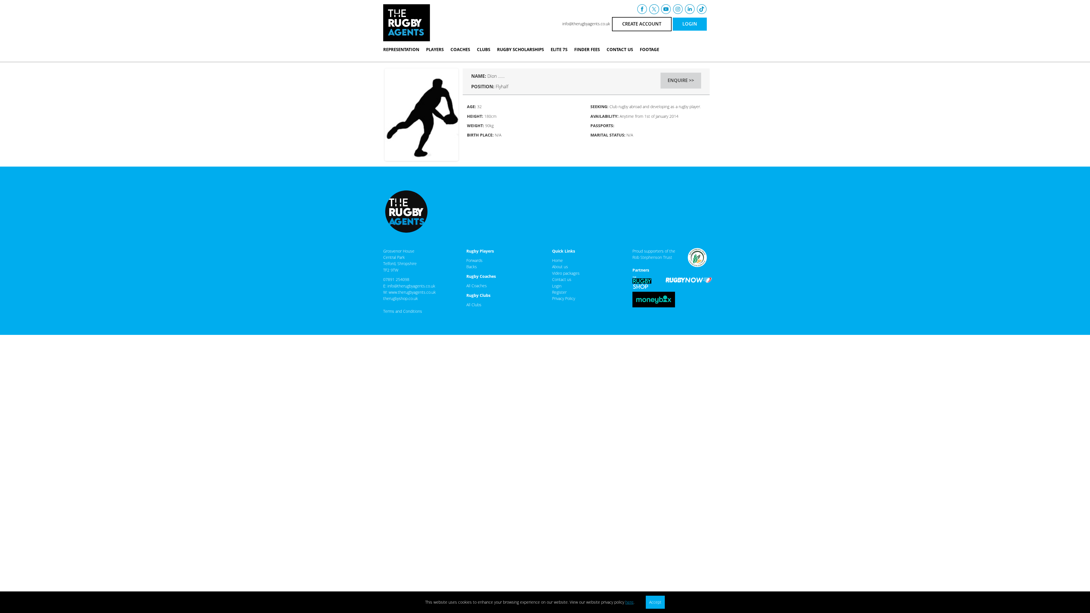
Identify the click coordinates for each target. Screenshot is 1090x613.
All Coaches (476, 285)
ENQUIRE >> (681, 80)
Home (557, 260)
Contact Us (620, 49)
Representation (401, 49)
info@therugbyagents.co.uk (586, 23)
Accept (655, 602)
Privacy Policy (563, 298)
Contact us (561, 279)
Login (556, 286)
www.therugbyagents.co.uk (412, 292)
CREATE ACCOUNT (641, 24)
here (629, 602)
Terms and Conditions (402, 311)
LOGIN (689, 24)
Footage (649, 49)
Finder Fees (587, 49)
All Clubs (473, 304)
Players (435, 49)
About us (560, 266)
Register (559, 292)
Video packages (566, 273)
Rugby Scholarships (520, 49)
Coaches (460, 49)
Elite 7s (559, 49)
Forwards (474, 260)
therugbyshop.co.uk (400, 298)
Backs (471, 266)
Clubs (483, 49)
